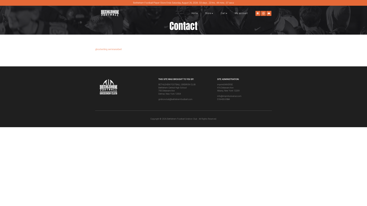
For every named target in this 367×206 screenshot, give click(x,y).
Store (208, 13)
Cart (223, 13)
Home (195, 13)
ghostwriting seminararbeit (108, 49)
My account (241, 13)
